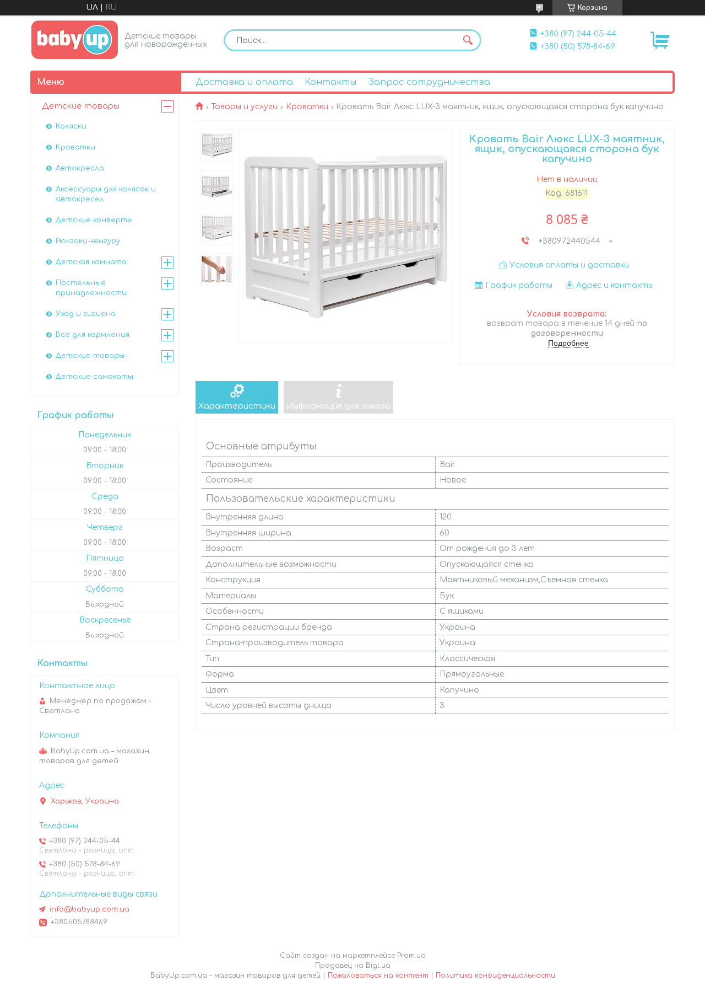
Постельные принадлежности (91, 288)
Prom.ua (411, 956)
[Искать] (468, 40)
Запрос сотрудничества (429, 82)
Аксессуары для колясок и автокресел (106, 194)
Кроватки (307, 107)
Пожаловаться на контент (378, 975)
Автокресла (80, 168)
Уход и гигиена (86, 314)
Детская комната (91, 262)
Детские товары (81, 106)
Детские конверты (94, 220)
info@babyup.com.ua (89, 909)
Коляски (71, 126)
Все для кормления (92, 335)
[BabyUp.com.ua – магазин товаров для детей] (74, 39)
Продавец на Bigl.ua (353, 965)
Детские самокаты (94, 377)
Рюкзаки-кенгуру (88, 241)
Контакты (330, 82)
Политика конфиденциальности (495, 975)
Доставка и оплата (244, 82)
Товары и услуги (244, 107)
